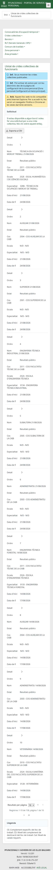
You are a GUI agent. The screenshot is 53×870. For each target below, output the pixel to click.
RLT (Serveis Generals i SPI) (17, 43)
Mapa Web (14, 867)
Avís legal (41, 867)
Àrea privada (11, 54)
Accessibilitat (28, 867)
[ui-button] (48, 5)
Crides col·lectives (13, 35)
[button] (22, 137)
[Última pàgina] (29, 815)
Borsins (8, 39)
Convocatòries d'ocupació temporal (21, 32)
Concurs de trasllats (14, 46)
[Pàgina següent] (24, 815)
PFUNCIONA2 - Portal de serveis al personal (28, 4)
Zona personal (11, 50)
